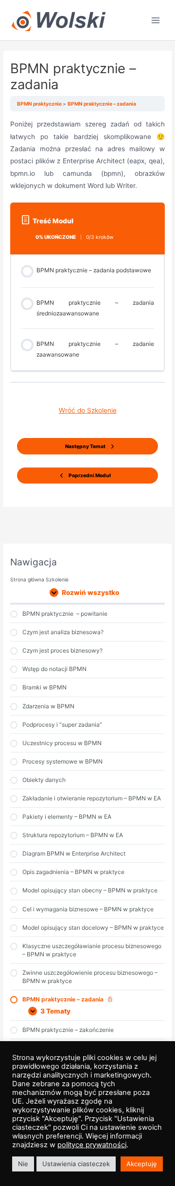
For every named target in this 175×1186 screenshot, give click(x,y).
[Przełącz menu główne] (155, 20)
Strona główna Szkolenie (39, 579)
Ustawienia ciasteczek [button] (76, 1164)
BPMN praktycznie (40, 104)
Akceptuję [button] (141, 1164)
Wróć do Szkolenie (88, 410)
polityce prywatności (91, 1144)
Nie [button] (23, 1164)
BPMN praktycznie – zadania (102, 104)
